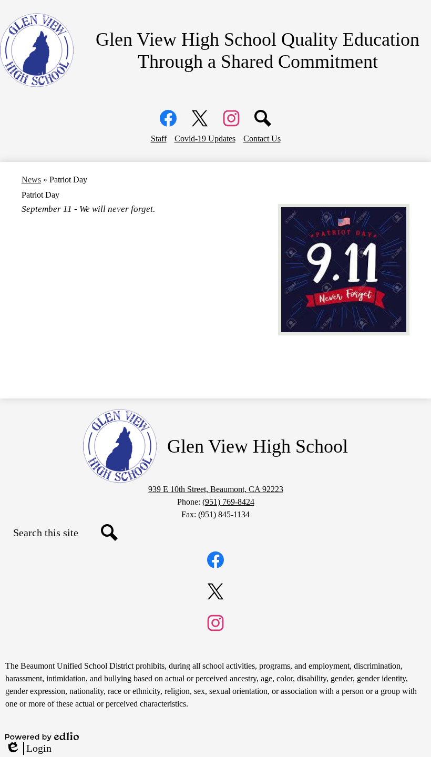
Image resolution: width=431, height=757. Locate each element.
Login (28, 748)
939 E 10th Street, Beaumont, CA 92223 (215, 489)
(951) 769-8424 (228, 501)
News (31, 179)
